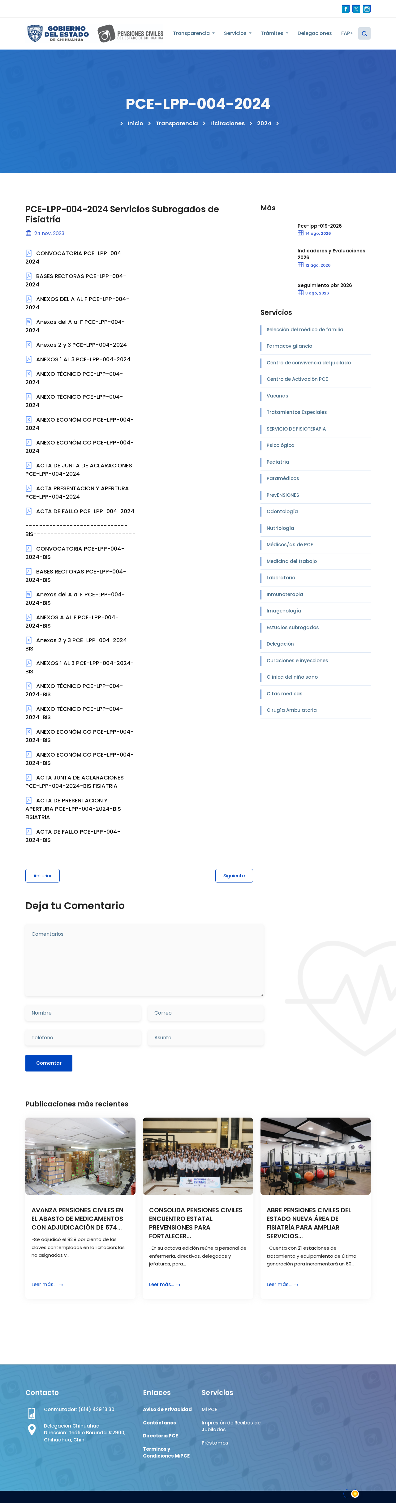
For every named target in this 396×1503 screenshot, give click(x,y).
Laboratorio (281, 577)
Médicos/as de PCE (290, 544)
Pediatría (278, 462)
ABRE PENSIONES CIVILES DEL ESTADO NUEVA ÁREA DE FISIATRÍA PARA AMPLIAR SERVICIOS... (309, 1223)
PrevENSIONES (283, 495)
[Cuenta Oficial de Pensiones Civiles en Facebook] (346, 8)
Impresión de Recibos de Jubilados (231, 1426)
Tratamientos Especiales (297, 412)
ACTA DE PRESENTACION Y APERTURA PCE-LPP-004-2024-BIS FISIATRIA (73, 809)
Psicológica (281, 445)
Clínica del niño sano (292, 677)
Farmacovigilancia (289, 346)
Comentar (49, 1063)
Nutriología (280, 528)
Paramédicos (283, 478)
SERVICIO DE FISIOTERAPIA (296, 429)
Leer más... (45, 1284)
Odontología (282, 511)
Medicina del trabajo (292, 561)
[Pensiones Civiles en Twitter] (356, 8)
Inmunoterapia (285, 594)
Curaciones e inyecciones (297, 660)
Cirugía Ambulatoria (292, 710)
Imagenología (284, 611)
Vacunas (277, 396)
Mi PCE (209, 1409)
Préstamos (215, 1443)
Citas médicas (285, 693)
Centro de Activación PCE (297, 379)
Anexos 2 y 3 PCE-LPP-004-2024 (81, 345)
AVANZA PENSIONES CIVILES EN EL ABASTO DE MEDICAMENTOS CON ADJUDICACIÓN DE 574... (77, 1219)
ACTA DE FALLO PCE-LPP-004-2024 (84, 511)
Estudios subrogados (293, 627)
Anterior (42, 875)
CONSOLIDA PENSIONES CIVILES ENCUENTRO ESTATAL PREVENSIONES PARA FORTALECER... (196, 1223)
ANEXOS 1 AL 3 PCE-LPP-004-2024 (83, 359)
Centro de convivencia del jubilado (309, 362)
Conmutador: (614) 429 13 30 (79, 1409)
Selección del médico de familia (305, 329)
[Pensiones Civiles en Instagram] (367, 8)
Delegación (280, 644)
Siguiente (234, 875)
